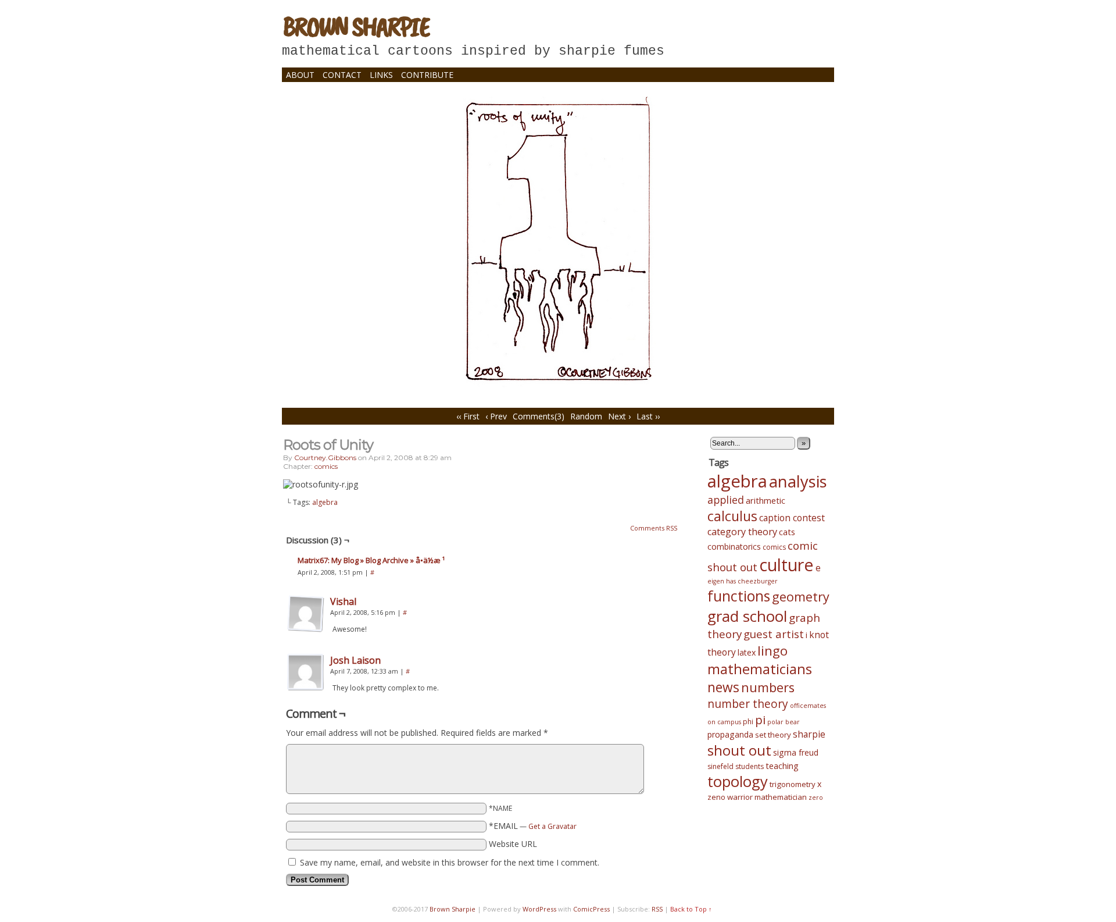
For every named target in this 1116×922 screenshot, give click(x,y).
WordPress (539, 909)
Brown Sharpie (355, 26)
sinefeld (720, 766)
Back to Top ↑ (691, 909)
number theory (747, 703)
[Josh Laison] (305, 687)
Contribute (427, 74)
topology (737, 781)
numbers (768, 687)
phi (748, 722)
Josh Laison (355, 660)
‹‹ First (468, 416)
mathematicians (759, 669)
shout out (739, 750)
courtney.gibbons (325, 457)
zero (816, 797)
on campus (724, 722)
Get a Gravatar (552, 826)
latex (747, 652)
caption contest (792, 517)
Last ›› (648, 416)
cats (787, 531)
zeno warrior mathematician (757, 797)
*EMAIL (533, 825)
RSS (657, 909)
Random (586, 416)
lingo (772, 651)
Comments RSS (653, 528)
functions (738, 596)
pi (760, 719)
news (723, 687)
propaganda (730, 734)
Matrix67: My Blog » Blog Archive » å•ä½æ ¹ (371, 560)
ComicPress (591, 909)
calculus (732, 516)
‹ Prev (496, 416)
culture (786, 564)
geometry (800, 596)
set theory (773, 734)
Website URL (513, 843)
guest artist (773, 633)
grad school (747, 616)
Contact (342, 74)
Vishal (343, 601)
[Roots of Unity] (558, 384)
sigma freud (795, 752)
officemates (808, 706)
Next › (619, 416)
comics (326, 466)
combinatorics (734, 546)
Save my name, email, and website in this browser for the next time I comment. (449, 862)
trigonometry (792, 784)
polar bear (783, 722)
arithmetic (765, 500)
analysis (798, 481)
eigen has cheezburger (742, 581)
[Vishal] (305, 629)
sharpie (809, 734)
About (300, 74)
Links (381, 74)
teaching (782, 765)
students (749, 766)
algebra (325, 502)
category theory (742, 531)
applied (725, 500)
